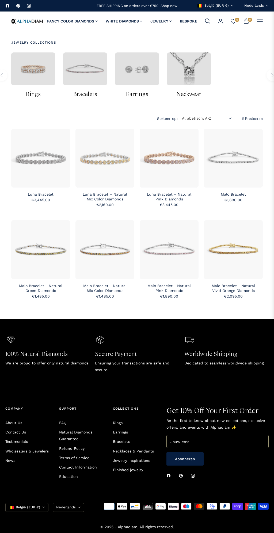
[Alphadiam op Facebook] (169, 475)
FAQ (62, 423)
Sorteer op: (167, 118)
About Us (13, 423)
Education (68, 476)
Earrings (137, 93)
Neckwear (188, 93)
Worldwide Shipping (210, 353)
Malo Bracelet (233, 194)
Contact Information (78, 467)
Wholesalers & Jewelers (27, 451)
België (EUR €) (216, 5)
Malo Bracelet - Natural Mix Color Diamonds (105, 288)
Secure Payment (116, 353)
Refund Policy (72, 448)
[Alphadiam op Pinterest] (182, 475)
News (10, 460)
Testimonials (16, 441)
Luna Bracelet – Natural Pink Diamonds (169, 196)
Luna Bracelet (41, 194)
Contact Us (15, 432)
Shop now (169, 6)
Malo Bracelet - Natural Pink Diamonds (169, 288)
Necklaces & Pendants (133, 451)
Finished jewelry (128, 470)
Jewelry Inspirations (131, 460)
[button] (207, 21)
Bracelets (85, 93)
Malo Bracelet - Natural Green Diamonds (40, 288)
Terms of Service (74, 458)
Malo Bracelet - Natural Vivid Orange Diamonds (233, 288)
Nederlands (254, 5)
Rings (33, 93)
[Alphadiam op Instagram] (194, 475)
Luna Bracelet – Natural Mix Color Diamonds (105, 196)
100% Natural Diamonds (36, 353)
